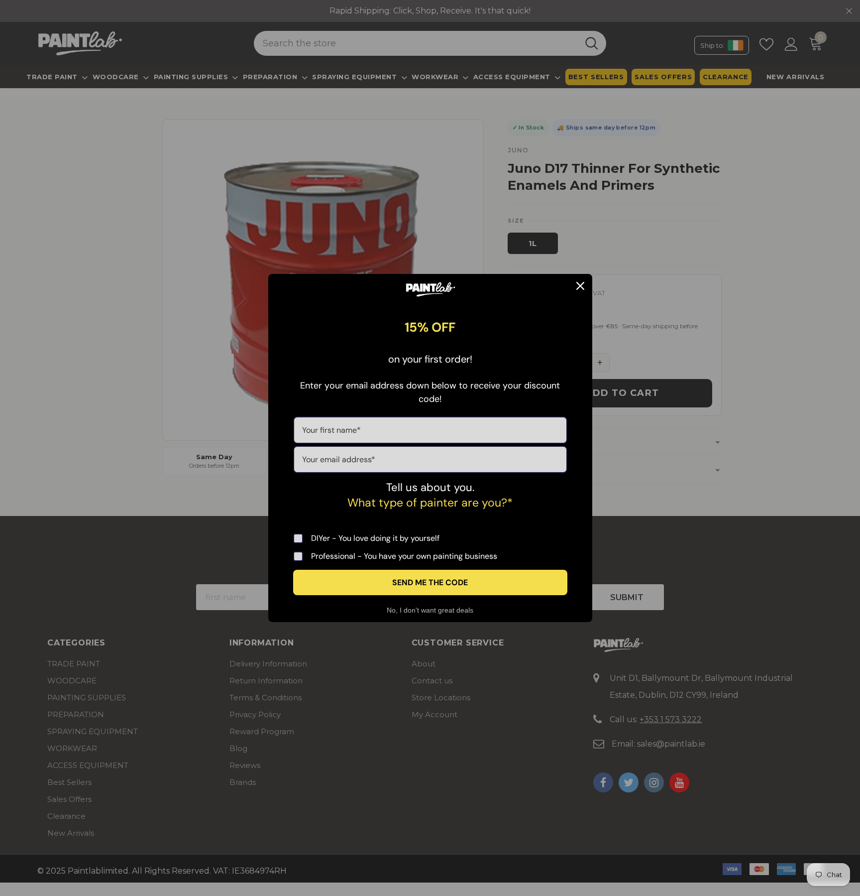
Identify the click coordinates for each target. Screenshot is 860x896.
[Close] (580, 286)
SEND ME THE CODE (430, 582)
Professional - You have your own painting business (404, 556)
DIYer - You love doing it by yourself (375, 538)
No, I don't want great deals (430, 610)
